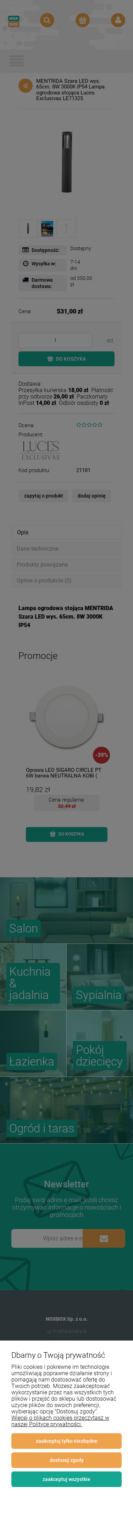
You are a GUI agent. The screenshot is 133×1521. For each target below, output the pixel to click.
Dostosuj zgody (67, 1460)
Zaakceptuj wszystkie (66, 1479)
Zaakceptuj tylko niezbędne (67, 1441)
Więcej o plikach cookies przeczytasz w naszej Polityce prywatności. (60, 1421)
